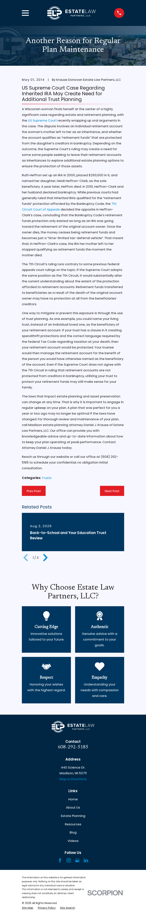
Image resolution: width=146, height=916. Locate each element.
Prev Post (34, 491)
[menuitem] (27, 908)
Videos (73, 840)
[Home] (71, 13)
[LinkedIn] (86, 860)
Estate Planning (73, 816)
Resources (73, 824)
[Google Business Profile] (77, 860)
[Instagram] (69, 860)
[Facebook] (60, 860)
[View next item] (45, 557)
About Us (73, 807)
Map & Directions (73, 779)
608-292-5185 (73, 747)
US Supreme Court (42, 120)
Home (73, 799)
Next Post (112, 491)
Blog (73, 832)
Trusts (47, 478)
